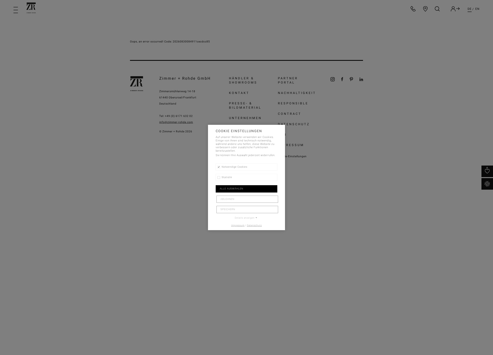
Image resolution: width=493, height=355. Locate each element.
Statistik (227, 177)
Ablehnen (227, 199)
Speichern (228, 209)
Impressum (238, 225)
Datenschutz (254, 225)
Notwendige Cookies (234, 167)
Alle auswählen (231, 188)
